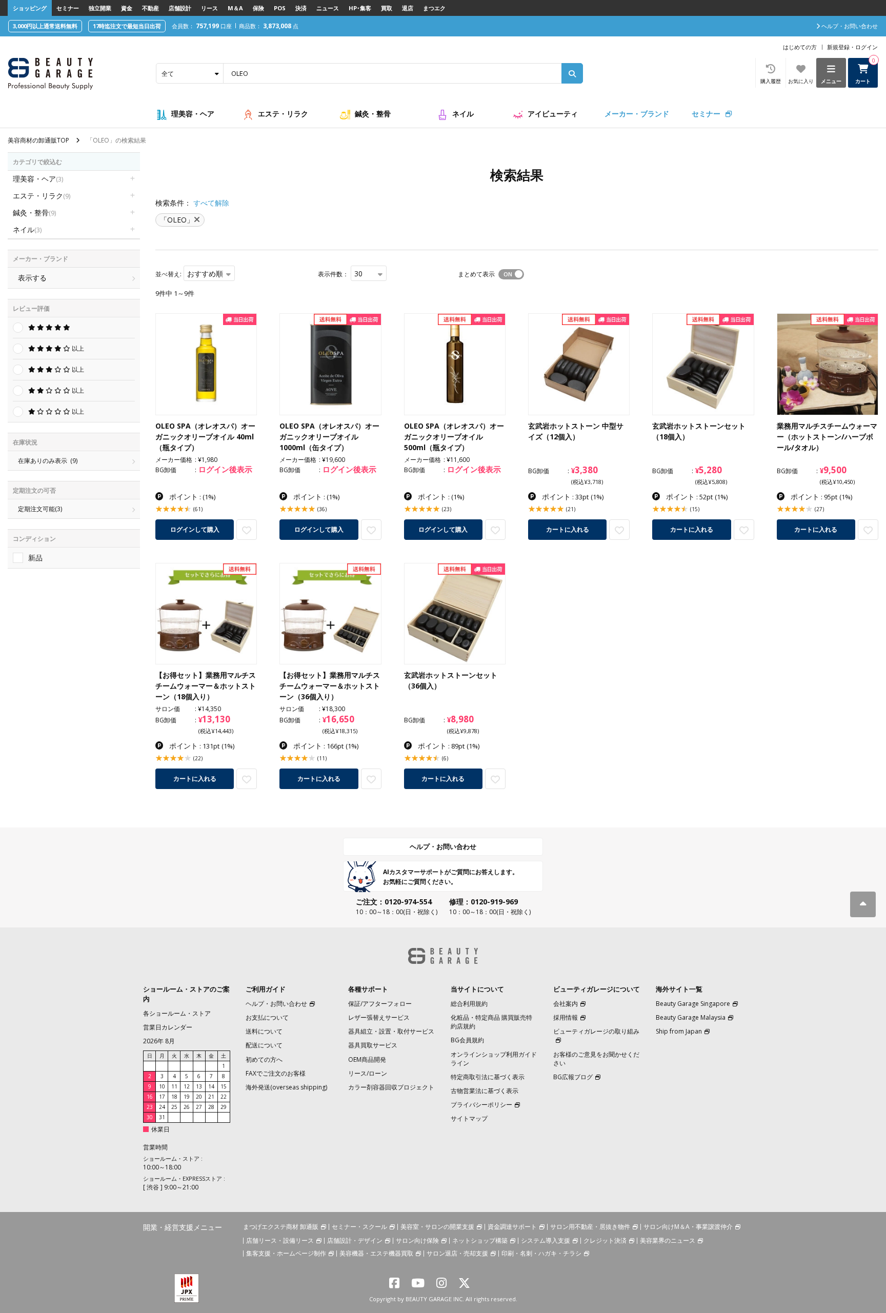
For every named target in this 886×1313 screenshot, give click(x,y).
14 (211, 1086)
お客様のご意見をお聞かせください (596, 1058)
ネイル (463, 113)
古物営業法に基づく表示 (484, 1090)
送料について (264, 1031)
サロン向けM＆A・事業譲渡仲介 (688, 1226)
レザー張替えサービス (379, 1017)
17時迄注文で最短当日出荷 (127, 26)
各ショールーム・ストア (177, 1013)
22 (223, 1096)
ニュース (327, 8)
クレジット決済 (605, 1240)
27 (199, 1106)
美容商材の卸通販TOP (38, 140)
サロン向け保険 (417, 1240)
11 (174, 1086)
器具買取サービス (372, 1045)
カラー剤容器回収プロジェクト (391, 1087)
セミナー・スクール (359, 1226)
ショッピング (30, 8)
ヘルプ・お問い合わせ (443, 846)
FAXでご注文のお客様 (276, 1073)
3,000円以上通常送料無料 (45, 26)
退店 (407, 8)
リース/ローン (367, 1073)
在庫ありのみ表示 (47, 460)
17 (162, 1096)
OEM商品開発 (367, 1059)
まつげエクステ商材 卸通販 (280, 1226)
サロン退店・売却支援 (457, 1253)
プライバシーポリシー (481, 1104)
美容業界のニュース (667, 1240)
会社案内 (565, 1003)
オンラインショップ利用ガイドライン (494, 1058)
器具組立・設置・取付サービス (391, 1031)
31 (162, 1117)
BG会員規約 (467, 1040)
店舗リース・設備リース (280, 1240)
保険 (258, 8)
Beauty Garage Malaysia (691, 1017)
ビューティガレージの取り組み (596, 1031)
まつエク (434, 8)
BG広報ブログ (573, 1077)
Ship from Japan (679, 1031)
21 (211, 1096)
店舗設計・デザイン (354, 1240)
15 (223, 1086)
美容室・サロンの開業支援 (437, 1226)
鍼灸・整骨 (373, 113)
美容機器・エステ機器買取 (376, 1253)
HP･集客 (360, 8)
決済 (301, 8)
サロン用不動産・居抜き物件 (590, 1226)
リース (209, 8)
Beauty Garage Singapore (693, 1003)
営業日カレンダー (167, 1027)
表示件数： (333, 274)
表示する (32, 277)
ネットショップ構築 (480, 1240)
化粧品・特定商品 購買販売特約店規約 (491, 1022)
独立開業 (100, 8)
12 (187, 1086)
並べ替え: (168, 274)
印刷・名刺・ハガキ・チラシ (541, 1253)
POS (280, 8)
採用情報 (565, 1017)
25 (174, 1106)
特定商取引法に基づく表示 (488, 1077)
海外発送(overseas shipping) (286, 1087)
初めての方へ (264, 1059)
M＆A (235, 8)
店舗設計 (180, 8)
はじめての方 (800, 47)
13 (199, 1086)
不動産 (150, 8)
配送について (264, 1045)
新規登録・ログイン (852, 47)
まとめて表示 (476, 274)
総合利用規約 (469, 1003)
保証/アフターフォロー (380, 1003)
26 (187, 1106)
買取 (386, 8)
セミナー (67, 8)
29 (223, 1106)
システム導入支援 (545, 1240)
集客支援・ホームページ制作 (286, 1253)
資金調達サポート (512, 1226)
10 (162, 1086)
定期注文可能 (40, 508)
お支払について (267, 1017)
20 (199, 1096)
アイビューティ (553, 113)
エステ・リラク (283, 113)
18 (174, 1096)
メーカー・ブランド (637, 113)
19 (187, 1096)
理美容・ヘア (192, 113)
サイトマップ (469, 1118)
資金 (126, 8)
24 (162, 1106)
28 (211, 1106)
